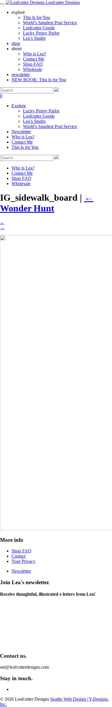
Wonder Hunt (46, 202)
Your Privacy (23, 561)
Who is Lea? (34, 53)
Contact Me (33, 59)
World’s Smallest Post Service (50, 126)
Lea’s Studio (34, 121)
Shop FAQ (33, 64)
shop (15, 43)
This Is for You (24, 147)
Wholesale (32, 69)
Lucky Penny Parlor (41, 110)
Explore (18, 105)
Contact (18, 556)
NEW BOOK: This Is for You (38, 79)
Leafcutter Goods (39, 116)
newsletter (20, 74)
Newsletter (21, 131)
